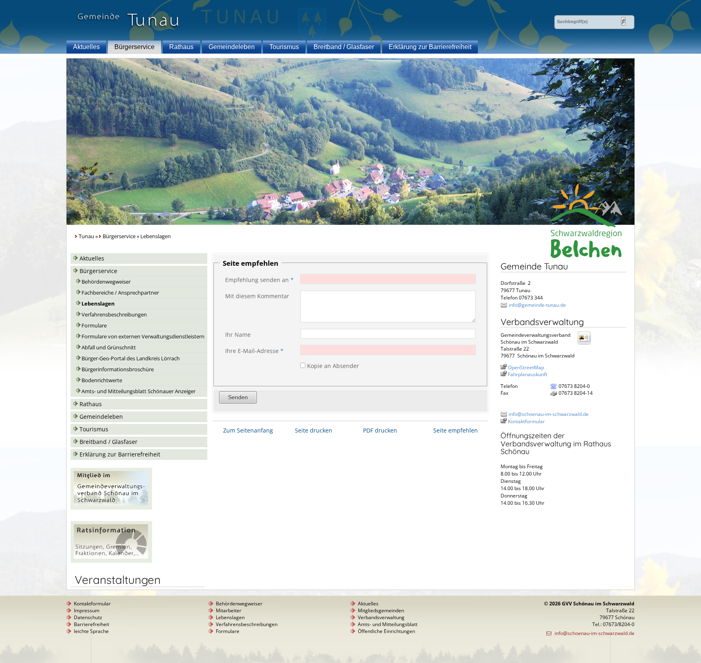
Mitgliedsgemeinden (381, 610)
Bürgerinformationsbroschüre (118, 369)
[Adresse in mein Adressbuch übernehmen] (587, 344)
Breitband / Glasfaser (344, 46)
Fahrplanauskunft (527, 374)
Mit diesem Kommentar (257, 296)
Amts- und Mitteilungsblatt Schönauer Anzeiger (139, 391)
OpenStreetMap (526, 367)
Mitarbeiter (228, 610)
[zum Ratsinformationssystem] (111, 560)
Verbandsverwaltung (381, 617)
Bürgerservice (134, 46)
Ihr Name (238, 334)
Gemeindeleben (232, 46)
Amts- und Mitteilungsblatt (387, 624)
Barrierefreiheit (91, 624)
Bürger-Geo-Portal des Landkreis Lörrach (131, 358)
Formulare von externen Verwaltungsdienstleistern (143, 336)
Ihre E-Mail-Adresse (254, 351)
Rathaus (181, 46)
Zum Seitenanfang (248, 430)
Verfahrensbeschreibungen (114, 314)
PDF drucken (380, 430)
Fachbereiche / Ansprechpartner (120, 292)
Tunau (86, 236)
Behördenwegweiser (106, 281)
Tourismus (284, 46)
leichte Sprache (91, 631)
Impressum (86, 610)
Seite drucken (313, 430)
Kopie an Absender (333, 366)
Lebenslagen (98, 303)
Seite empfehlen (455, 430)
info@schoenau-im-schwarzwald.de (549, 414)
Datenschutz (88, 617)
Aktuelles (86, 46)
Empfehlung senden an (259, 280)
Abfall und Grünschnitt (109, 347)
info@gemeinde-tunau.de (537, 304)
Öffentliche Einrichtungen (386, 631)
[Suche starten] (623, 21)
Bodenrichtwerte (102, 380)
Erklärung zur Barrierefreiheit (430, 46)
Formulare (94, 325)
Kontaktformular (526, 421)
